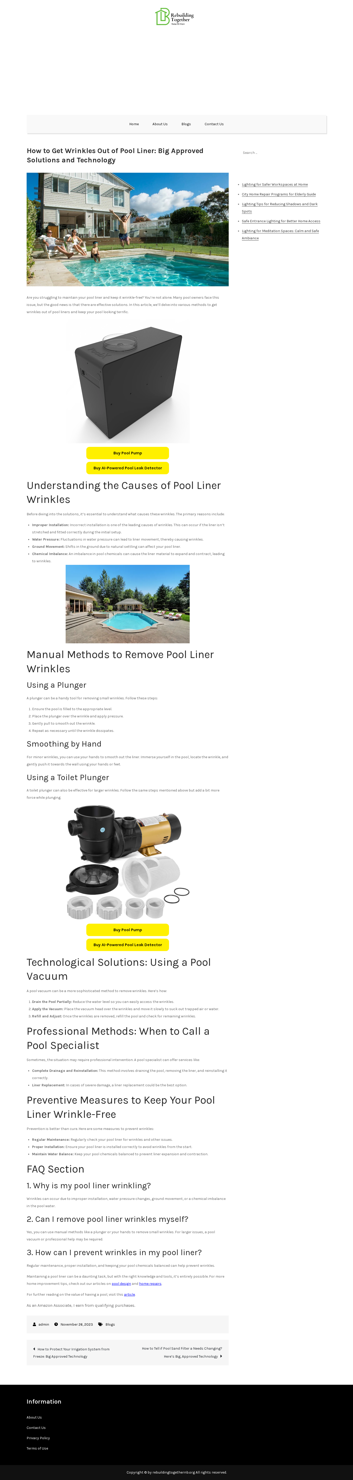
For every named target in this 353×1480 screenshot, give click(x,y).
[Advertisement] (176, 70)
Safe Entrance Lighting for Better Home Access (281, 221)
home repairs (150, 1283)
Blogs (186, 124)
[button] (127, 453)
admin (44, 1324)
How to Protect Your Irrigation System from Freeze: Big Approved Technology (71, 1353)
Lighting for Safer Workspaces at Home (275, 184)
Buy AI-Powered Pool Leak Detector (128, 467)
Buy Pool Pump (127, 452)
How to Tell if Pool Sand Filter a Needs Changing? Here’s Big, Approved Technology (182, 1352)
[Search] (319, 152)
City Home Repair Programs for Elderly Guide (279, 194)
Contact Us (214, 124)
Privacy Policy (38, 1438)
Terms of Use (37, 1448)
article (129, 1294)
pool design (121, 1283)
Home (134, 124)
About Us (160, 124)
